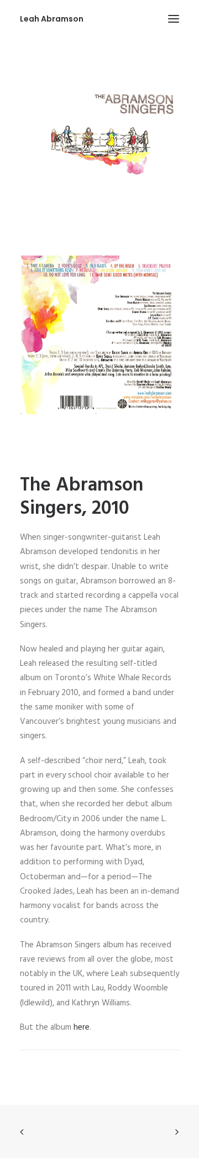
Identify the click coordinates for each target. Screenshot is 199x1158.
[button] (173, 19)
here (82, 1027)
